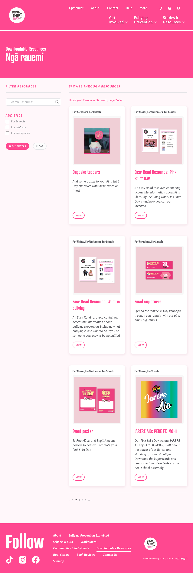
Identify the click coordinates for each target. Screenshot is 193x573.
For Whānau (18, 127)
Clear (40, 146)
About (95, 8)
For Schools (18, 121)
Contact (112, 8)
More (144, 8)
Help (129, 8)
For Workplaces (20, 133)
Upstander (76, 8)
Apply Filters (17, 146)
